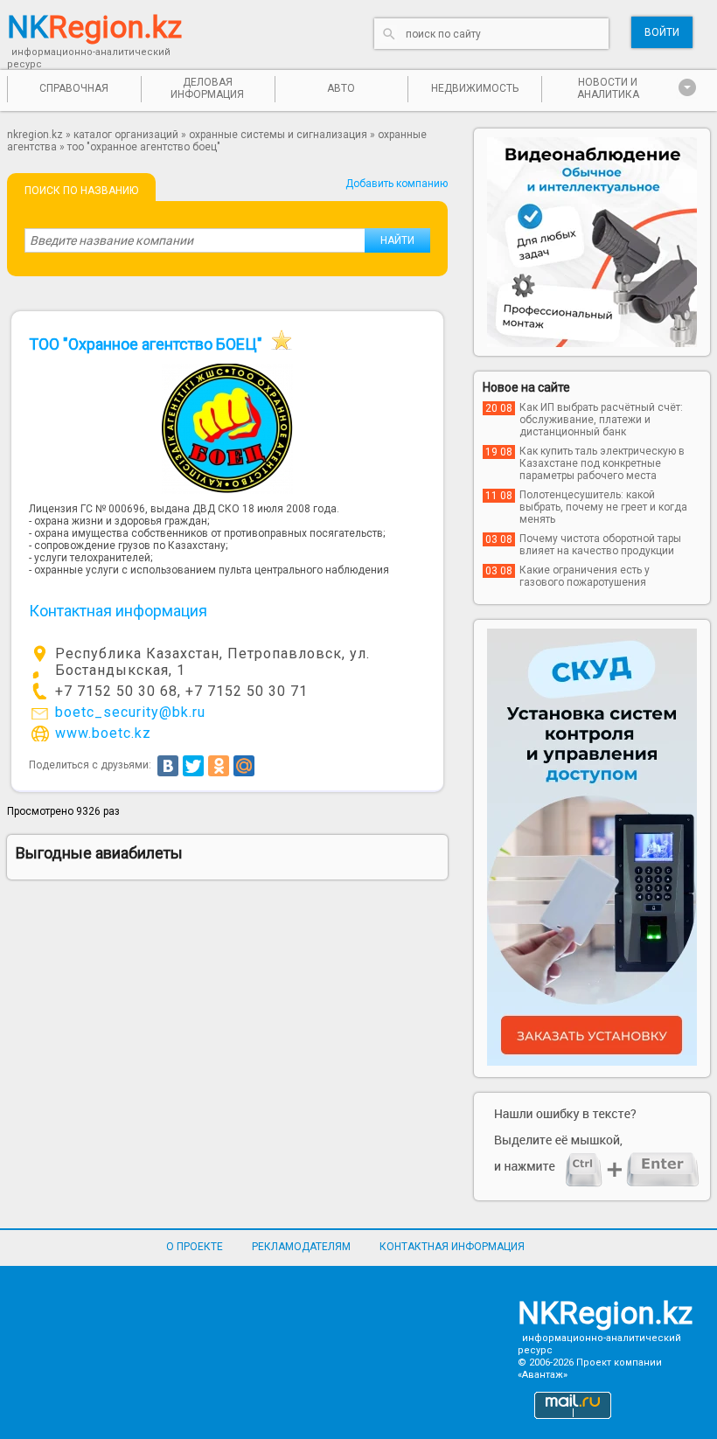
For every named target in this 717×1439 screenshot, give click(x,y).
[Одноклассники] (218, 765)
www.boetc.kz (103, 733)
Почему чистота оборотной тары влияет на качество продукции (600, 544)
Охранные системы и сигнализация (278, 135)
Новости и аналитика (608, 88)
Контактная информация (452, 1247)
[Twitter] (193, 765)
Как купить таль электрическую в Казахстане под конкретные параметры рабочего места (602, 463)
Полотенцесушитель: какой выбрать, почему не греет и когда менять (603, 507)
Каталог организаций (125, 135)
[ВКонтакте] (167, 765)
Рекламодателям (301, 1247)
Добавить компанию (396, 183)
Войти (661, 32)
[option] (592, 242)
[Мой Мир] (243, 765)
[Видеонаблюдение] (592, 242)
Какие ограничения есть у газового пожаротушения (584, 576)
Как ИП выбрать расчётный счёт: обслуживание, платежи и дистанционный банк (601, 419)
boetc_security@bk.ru (130, 712)
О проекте (194, 1247)
